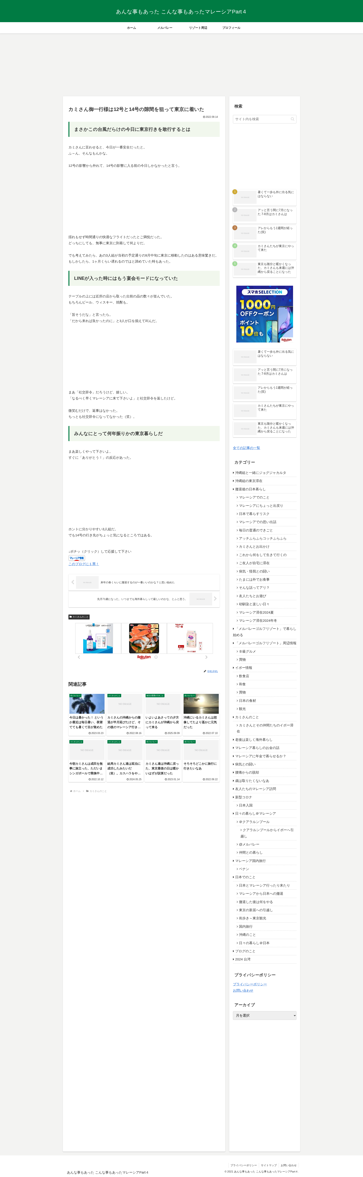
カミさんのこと (80, 616)
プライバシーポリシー (250, 984)
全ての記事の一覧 (246, 448)
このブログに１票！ (83, 564)
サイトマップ (269, 1165)
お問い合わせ (243, 990)
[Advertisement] (181, 63)
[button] (292, 119)
